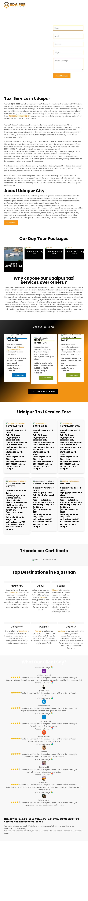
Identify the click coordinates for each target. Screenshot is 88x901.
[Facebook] (41, 897)
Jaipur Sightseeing (15, 862)
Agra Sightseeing (14, 865)
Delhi (30, 873)
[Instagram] (47, 897)
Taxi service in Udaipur (19, 116)
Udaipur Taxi (40, 894)
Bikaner (55, 590)
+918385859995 (54, 867)
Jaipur (42, 597)
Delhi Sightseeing (14, 869)
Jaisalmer (23, 631)
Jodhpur (62, 631)
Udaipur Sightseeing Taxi (15, 348)
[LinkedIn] (44, 897)
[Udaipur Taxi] (14, 5)
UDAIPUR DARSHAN (12, 339)
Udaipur (37, 876)
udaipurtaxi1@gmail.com (55, 872)
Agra (39, 854)
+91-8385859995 (20, 42)
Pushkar (38, 631)
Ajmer (30, 854)
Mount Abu (14, 592)
